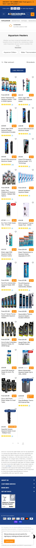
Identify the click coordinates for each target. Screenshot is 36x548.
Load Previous (18, 70)
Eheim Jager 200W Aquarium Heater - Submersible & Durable (8, 130)
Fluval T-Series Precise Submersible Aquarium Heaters (8, 315)
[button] (4, 14)
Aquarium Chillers (10, 52)
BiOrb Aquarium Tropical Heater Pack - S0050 (25, 224)
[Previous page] (13, 443)
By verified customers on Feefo (20, 26)
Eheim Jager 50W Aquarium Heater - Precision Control (6, 253)
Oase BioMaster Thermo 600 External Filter (25, 401)
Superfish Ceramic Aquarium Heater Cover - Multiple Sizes (8, 431)
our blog (8, 466)
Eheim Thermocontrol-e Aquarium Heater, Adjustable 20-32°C (25, 254)
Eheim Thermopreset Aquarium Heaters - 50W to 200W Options (8, 99)
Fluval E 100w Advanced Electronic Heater (8, 160)
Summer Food (16, 20)
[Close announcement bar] (33, 2)
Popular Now (5, 20)
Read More (18, 47)
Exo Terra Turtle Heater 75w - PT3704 (8, 224)
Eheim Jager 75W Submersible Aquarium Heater (25, 99)
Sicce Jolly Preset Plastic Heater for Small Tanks (8, 400)
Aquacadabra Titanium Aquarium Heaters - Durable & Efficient (25, 315)
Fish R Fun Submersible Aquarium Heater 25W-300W (8, 284)
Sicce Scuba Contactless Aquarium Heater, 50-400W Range (9, 344)
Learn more (9, 541)
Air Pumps (24, 20)
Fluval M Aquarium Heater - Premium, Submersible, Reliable (25, 284)
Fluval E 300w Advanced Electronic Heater (26, 129)
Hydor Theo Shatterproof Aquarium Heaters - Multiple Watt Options (8, 193)
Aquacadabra (10, 515)
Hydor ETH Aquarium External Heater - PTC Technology (25, 161)
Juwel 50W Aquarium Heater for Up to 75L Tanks (7, 372)
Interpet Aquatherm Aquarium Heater (24, 191)
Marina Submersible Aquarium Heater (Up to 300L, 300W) (25, 372)
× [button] (32, 533)
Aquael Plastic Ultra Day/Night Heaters (24, 343)
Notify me (30, 396)
